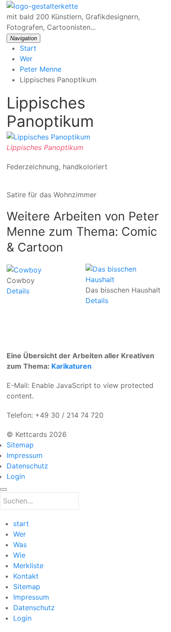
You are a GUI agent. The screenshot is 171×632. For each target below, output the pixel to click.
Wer (26, 58)
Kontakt (26, 576)
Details (18, 290)
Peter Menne (40, 69)
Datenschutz (27, 465)
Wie (19, 555)
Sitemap (20, 444)
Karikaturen (71, 366)
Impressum (25, 455)
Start (28, 48)
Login (16, 476)
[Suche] (3, 489)
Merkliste (28, 565)
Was (20, 544)
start (21, 523)
